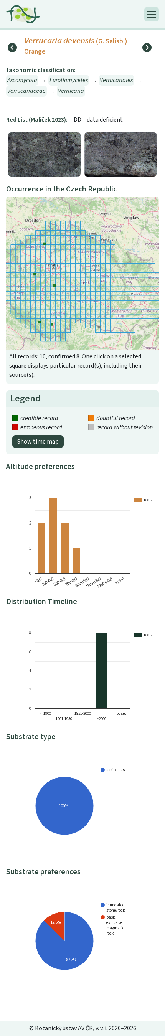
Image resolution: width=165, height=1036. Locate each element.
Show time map (38, 441)
